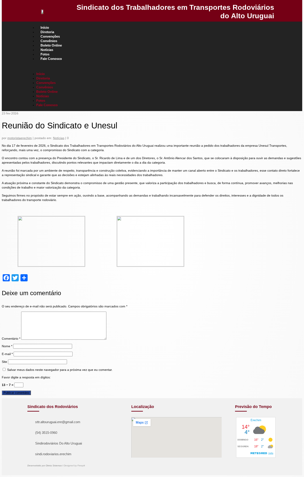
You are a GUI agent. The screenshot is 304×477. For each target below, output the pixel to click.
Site (4, 361)
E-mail (7, 354)
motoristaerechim (19, 138)
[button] (153, 66)
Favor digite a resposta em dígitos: (26, 377)
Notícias (58, 138)
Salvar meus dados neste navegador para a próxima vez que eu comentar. (60, 369)
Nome (7, 346)
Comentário (11, 338)
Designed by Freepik (74, 465)
